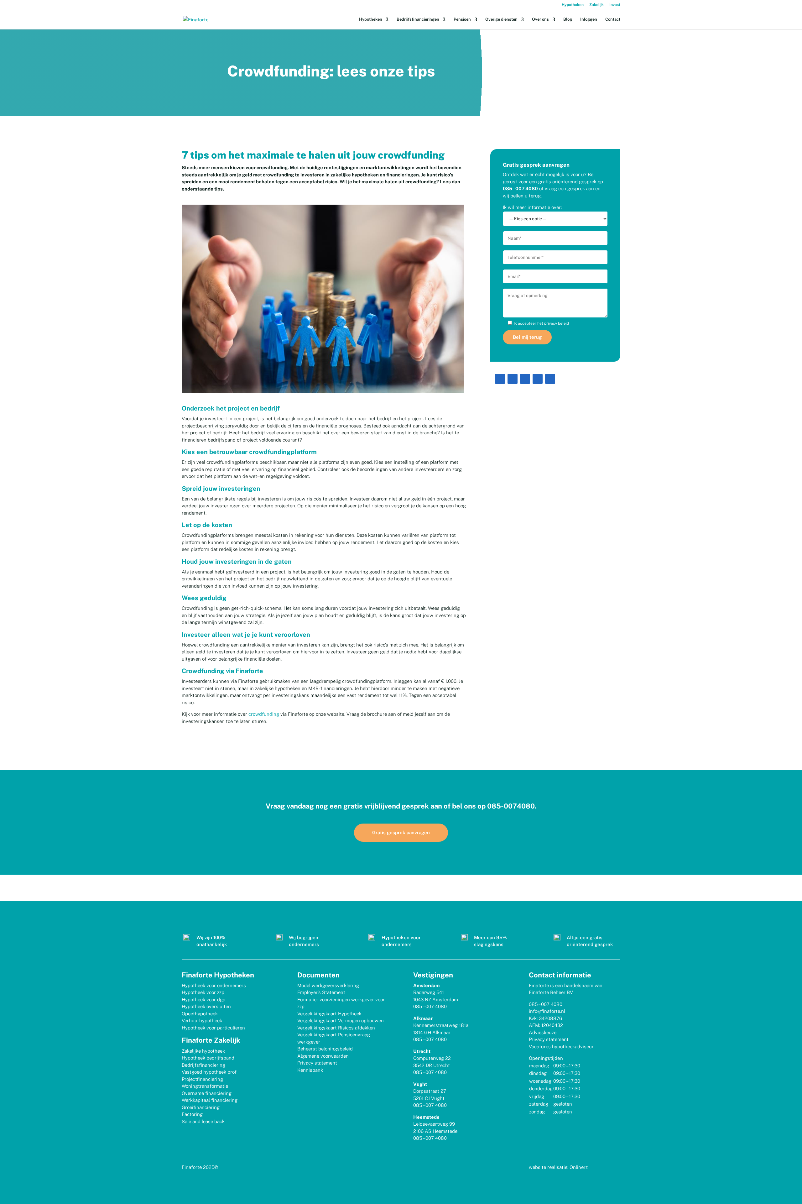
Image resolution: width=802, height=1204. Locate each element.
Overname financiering (207, 1093)
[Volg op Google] (550, 379)
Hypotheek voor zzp (203, 992)
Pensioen (462, 19)
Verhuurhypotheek (202, 1020)
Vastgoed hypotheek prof (209, 1072)
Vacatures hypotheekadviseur (561, 1046)
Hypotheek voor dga (203, 999)
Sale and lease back (203, 1121)
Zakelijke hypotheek (203, 1051)
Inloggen (588, 19)
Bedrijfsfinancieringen (418, 19)
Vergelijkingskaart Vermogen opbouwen (340, 1020)
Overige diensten (501, 19)
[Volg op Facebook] (525, 379)
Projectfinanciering (202, 1079)
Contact (612, 19)
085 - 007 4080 (520, 188)
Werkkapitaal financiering (209, 1100)
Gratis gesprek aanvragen (401, 832)
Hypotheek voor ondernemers (214, 985)
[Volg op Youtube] (538, 379)
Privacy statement (317, 1062)
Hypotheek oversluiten (206, 1006)
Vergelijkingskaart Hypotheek (329, 1013)
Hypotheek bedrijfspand (208, 1057)
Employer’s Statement (321, 992)
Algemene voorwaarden (323, 1056)
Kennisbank (310, 1070)
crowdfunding (263, 714)
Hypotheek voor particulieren (213, 1027)
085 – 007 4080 (430, 1006)
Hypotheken (573, 5)
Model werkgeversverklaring (328, 985)
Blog (567, 19)
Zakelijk (596, 5)
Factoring (192, 1114)
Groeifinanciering (201, 1107)
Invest (614, 5)
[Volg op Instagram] (513, 379)
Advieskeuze (542, 1032)
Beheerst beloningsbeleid (325, 1048)
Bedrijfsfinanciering (203, 1065)
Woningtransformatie (205, 1086)
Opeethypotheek (200, 1013)
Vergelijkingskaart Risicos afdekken (336, 1027)
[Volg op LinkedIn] (500, 379)
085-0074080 (511, 806)
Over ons (540, 19)
